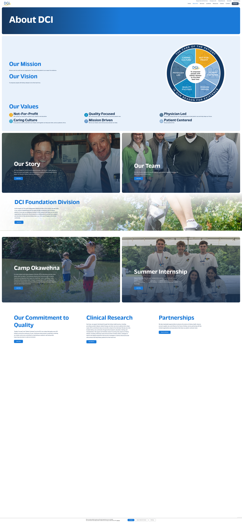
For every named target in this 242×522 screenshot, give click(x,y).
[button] (18, 178)
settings (118, 520)
